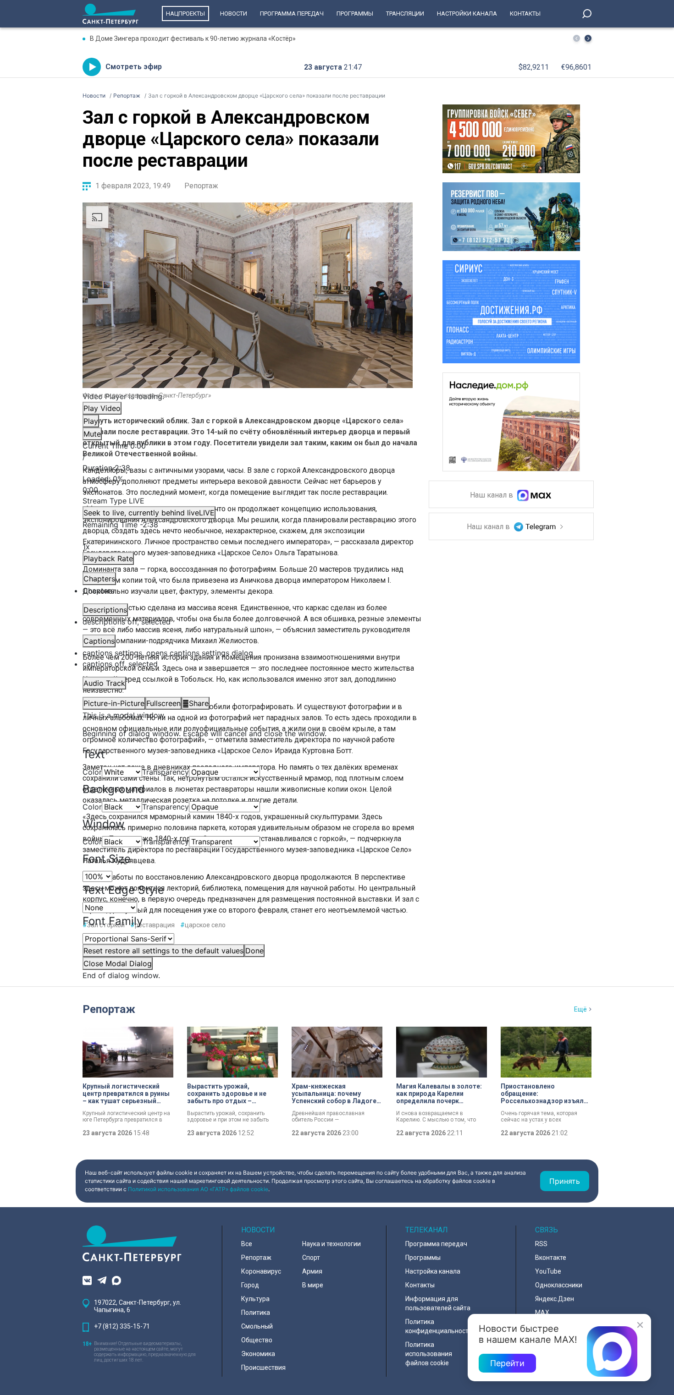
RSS (541, 1243)
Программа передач (292, 13)
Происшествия (263, 1367)
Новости (233, 13)
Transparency (165, 772)
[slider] (248, 484)
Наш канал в (492, 495)
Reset (163, 950)
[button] (588, 38)
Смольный (257, 1326)
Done (254, 950)
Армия (312, 1271)
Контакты (525, 13)
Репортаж (201, 185)
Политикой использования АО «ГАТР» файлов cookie (198, 1189)
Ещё (580, 1009)
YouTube (548, 1271)
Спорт (311, 1257)
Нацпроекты (185, 13)
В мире (312, 1285)
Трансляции (405, 13)
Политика (255, 1312)
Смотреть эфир (133, 66)
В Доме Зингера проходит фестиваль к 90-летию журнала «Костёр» (193, 38)
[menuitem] (248, 652)
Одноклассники (558, 1285)
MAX (542, 1312)
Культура (255, 1298)
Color (92, 772)
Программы (355, 13)
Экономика (258, 1353)
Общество (256, 1340)
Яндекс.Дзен (554, 1298)
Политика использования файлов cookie (428, 1354)
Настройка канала (432, 1271)
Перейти (507, 1363)
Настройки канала (467, 13)
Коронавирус (261, 1271)
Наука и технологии (331, 1243)
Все (246, 1243)
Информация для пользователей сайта (437, 1303)
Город (250, 1285)
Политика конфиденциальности (438, 1326)
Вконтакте (550, 1257)
